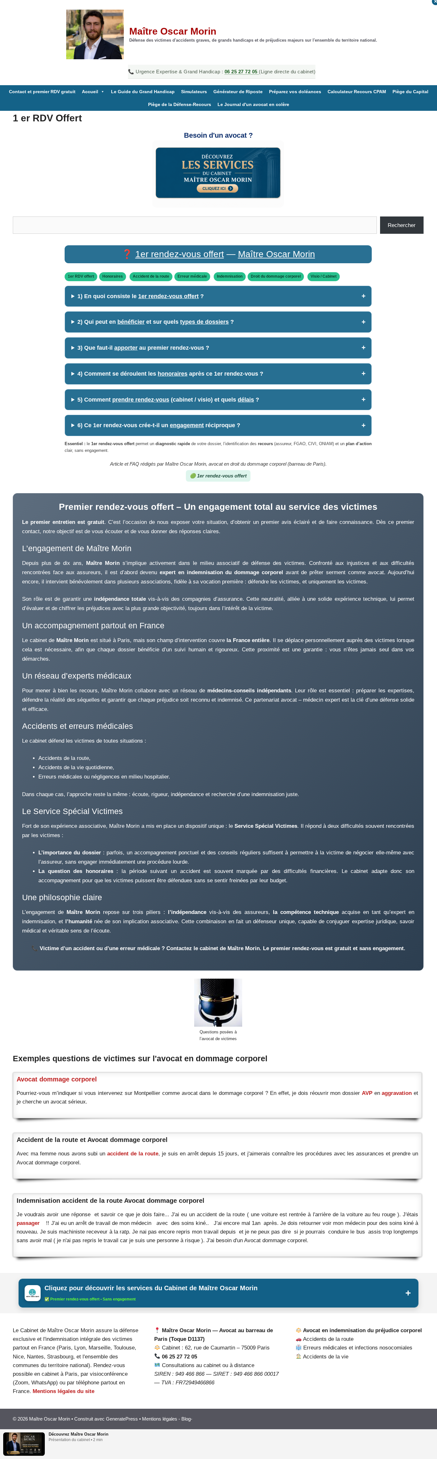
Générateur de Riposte (238, 91)
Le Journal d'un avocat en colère (253, 104)
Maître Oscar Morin (172, 31)
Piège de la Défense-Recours (179, 104)
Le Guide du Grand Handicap (143, 91)
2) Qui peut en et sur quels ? (155, 322)
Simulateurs (194, 91)
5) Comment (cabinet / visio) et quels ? (168, 399)
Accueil (90, 91)
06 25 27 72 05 (242, 71)
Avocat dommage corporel (57, 1079)
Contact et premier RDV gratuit (42, 91)
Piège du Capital (410, 91)
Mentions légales (159, 1419)
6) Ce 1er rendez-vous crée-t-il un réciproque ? (158, 425)
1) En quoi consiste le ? (140, 296)
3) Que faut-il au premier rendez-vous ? (143, 348)
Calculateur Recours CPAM (357, 91)
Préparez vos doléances (295, 91)
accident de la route (131, 1154)
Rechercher (402, 225)
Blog (186, 1419)
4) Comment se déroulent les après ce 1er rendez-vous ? (170, 374)
